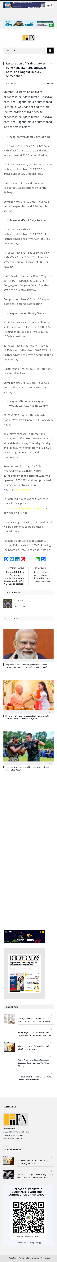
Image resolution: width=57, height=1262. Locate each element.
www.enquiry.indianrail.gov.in (26, 508)
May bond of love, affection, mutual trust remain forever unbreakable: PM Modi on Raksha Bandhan (27, 665)
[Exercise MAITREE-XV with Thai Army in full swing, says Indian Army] (28, 747)
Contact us (45, 1258)
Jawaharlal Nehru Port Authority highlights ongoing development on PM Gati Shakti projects (14, 578)
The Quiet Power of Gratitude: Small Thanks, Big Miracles (33, 1047)
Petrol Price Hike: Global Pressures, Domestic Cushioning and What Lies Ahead (33, 1063)
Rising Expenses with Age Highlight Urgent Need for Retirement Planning (34, 1034)
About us (12, 1258)
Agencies (9, 84)
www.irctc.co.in (22, 489)
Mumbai (50, 84)
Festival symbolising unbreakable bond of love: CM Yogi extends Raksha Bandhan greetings (27, 717)
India (44, 84)
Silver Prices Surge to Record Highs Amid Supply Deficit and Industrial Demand (35, 1176)
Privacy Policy (24, 1258)
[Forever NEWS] (28, 37)
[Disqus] (28, 813)
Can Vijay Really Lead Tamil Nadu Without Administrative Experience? (34, 1020)
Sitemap (35, 1258)
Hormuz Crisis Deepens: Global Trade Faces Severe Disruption (34, 1078)
